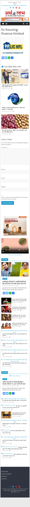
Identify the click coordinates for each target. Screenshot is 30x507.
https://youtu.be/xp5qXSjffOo (15, 254)
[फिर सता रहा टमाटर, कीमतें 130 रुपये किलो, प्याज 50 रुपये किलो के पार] (15, 115)
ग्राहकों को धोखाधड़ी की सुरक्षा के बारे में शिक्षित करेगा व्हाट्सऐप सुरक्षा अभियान (14, 448)
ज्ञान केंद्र (4, 379)
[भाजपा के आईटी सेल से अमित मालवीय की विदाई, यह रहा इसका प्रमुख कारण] (6, 298)
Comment (4, 147)
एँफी (18, 491)
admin (14, 285)
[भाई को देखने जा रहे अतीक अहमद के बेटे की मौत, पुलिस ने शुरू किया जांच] (6, 306)
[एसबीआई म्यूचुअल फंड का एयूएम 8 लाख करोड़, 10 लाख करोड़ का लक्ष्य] (14, 420)
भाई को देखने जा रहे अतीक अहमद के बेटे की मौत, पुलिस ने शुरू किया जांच (19, 307)
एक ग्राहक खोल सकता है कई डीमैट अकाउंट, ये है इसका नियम (14, 400)
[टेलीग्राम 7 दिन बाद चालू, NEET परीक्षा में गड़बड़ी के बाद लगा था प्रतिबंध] (14, 340)
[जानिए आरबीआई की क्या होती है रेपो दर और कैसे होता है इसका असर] (7, 453)
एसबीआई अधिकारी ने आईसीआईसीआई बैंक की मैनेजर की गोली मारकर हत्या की (14, 282)
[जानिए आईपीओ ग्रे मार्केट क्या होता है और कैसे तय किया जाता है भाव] (6, 412)
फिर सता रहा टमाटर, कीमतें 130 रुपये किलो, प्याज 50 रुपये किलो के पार (14, 131)
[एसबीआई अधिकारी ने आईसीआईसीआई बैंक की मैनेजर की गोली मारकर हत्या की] (15, 263)
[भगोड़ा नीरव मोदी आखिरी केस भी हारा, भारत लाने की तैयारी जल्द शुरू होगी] (14, 330)
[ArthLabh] (3, 23)
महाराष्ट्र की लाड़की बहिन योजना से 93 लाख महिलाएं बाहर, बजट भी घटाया (19, 324)
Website (3, 187)
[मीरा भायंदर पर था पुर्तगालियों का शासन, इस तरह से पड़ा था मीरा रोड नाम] (8, 405)
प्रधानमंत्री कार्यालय (21, 490)
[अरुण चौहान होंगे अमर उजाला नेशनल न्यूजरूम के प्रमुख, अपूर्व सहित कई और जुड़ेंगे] (14, 359)
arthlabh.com (14, 488)
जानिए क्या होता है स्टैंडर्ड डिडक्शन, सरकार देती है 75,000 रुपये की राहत (13, 383)
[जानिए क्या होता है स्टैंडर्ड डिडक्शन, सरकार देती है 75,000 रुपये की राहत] (14, 376)
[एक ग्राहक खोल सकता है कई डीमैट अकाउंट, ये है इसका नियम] (13, 399)
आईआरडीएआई (13, 491)
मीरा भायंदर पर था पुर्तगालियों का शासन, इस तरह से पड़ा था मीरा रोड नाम (14, 406)
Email (3, 178)
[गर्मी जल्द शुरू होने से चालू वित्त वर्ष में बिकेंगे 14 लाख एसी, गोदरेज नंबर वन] (15, 70)
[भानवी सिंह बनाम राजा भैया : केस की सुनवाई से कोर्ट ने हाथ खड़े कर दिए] (6, 314)
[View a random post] (27, 23)
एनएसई (5, 490)
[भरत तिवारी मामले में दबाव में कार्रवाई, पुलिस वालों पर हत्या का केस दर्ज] (14, 350)
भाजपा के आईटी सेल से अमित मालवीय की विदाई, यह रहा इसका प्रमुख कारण (19, 299)
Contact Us (4, 478)
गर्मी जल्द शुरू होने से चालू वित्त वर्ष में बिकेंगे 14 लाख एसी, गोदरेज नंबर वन (15, 86)
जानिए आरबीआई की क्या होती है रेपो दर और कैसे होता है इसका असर (14, 455)
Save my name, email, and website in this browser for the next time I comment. (14, 198)
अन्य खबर (5, 278)
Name (3, 169)
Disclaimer (4, 476)
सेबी (11, 490)
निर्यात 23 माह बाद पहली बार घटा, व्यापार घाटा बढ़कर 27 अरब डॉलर (13, 108)
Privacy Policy (4, 471)
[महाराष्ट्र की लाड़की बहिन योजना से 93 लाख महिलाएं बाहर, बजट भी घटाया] (6, 322)
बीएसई (8, 490)
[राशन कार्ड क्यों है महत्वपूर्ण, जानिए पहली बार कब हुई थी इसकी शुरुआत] (14, 437)
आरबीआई (15, 490)
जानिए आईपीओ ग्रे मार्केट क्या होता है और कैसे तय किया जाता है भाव (19, 413)
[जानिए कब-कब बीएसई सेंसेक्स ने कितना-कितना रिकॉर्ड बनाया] (5, 430)
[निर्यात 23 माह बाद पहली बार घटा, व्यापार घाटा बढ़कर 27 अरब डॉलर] (15, 93)
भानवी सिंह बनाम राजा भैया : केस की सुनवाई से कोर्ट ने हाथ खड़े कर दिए (19, 316)
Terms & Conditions (6, 474)
